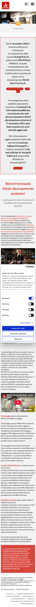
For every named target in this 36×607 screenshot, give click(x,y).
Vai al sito (18, 168)
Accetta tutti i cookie (18, 328)
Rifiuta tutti (18, 339)
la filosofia (30, 225)
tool (25, 7)
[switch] (31, 304)
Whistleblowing (27, 604)
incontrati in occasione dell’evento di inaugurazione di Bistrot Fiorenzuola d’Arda (16, 218)
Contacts (9, 594)
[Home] (5, 6)
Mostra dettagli (25, 322)
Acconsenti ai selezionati (18, 333)
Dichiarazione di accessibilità (21, 601)
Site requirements (18, 599)
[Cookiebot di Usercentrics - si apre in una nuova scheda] (26, 267)
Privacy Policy (27, 596)
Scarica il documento (14, 89)
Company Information (24, 594)
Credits (30, 599)
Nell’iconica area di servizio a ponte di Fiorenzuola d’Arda (18, 230)
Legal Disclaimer (13, 596)
